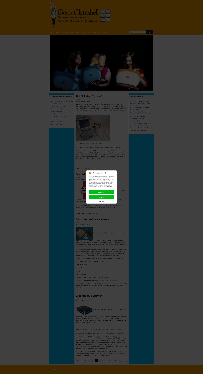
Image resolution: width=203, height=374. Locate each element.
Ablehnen (101, 197)
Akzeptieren (101, 192)
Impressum (101, 201)
